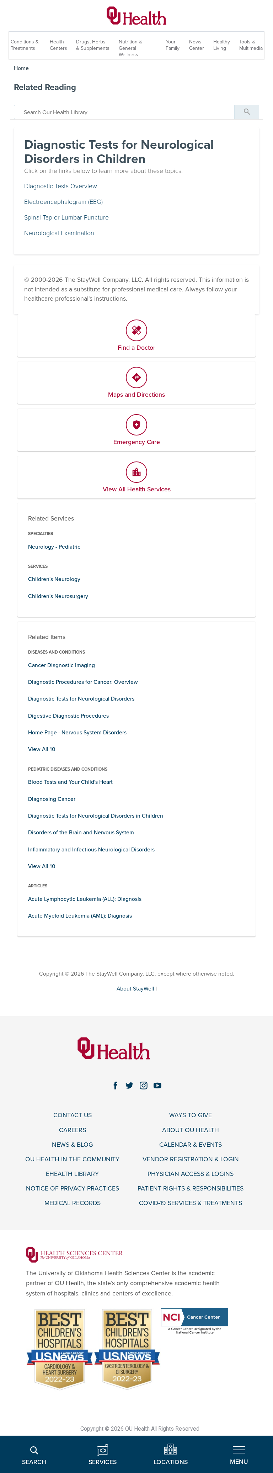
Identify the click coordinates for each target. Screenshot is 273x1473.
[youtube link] (158, 1086)
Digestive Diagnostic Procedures (68, 716)
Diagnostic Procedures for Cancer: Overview (83, 682)
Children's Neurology (54, 579)
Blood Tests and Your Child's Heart (70, 782)
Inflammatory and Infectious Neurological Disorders (91, 849)
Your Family (173, 45)
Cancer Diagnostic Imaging (61, 665)
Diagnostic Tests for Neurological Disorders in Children (95, 816)
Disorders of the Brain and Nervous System (81, 832)
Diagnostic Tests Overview (60, 186)
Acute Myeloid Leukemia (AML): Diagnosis (80, 916)
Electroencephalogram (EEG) (63, 202)
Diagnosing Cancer (51, 799)
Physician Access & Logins (191, 1174)
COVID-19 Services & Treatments (190, 1203)
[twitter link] (129, 1086)
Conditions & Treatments (25, 45)
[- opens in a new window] (74, 1254)
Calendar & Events (190, 1145)
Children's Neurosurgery (58, 596)
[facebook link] (115, 1086)
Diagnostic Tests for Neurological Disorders (81, 699)
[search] (124, 112)
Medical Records (72, 1203)
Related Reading (45, 87)
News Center (196, 45)
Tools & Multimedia (251, 45)
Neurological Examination (59, 233)
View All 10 (41, 749)
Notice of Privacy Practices (72, 1188)
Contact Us (72, 1115)
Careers (72, 1130)
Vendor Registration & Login (191, 1159)
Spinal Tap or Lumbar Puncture (66, 217)
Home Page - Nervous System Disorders (77, 732)
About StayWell (135, 989)
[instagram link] (143, 1086)
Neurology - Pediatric (54, 547)
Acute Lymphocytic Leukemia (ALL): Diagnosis (84, 899)
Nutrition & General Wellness (130, 48)
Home (21, 68)
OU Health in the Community (72, 1159)
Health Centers (58, 45)
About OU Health (190, 1130)
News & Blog (72, 1145)
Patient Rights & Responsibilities (190, 1188)
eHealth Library (72, 1174)
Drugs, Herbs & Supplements (92, 45)
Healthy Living (221, 45)
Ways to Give (190, 1115)
